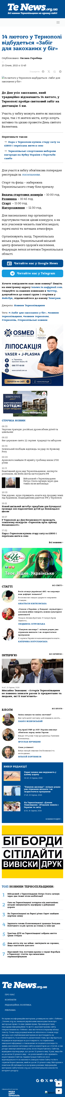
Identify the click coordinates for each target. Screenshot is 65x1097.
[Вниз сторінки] (59, 1091)
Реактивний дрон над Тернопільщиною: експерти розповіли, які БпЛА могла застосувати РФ (29, 472)
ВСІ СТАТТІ (57, 585)
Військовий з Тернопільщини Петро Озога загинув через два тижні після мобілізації (40, 481)
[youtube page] (51, 1080)
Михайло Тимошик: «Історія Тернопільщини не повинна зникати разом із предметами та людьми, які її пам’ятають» (32, 693)
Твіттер (52, 291)
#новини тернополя (36, 316)
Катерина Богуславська (32, 641)
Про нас (10, 994)
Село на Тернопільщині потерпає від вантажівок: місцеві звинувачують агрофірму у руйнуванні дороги (32, 904)
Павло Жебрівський (30, 721)
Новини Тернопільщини (29, 305)
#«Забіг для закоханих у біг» (28, 312)
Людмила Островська (31, 624)
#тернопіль (9, 320)
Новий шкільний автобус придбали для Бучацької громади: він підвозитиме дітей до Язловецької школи (31, 509)
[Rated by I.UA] (54, 1092)
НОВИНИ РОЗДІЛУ (53, 819)
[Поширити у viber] (54, 72)
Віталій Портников (29, 757)
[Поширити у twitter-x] (49, 72)
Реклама (10, 1010)
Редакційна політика (18, 1005)
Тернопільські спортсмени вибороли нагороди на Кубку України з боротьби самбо (30, 155)
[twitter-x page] (46, 1080)
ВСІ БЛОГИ (57, 709)
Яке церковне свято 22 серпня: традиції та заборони (31, 440)
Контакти (10, 999)
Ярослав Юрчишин (29, 742)
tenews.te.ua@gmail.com (46, 287)
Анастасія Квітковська (32, 603)
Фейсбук (7, 298)
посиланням (31, 174)
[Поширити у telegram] (60, 72)
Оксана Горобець (31, 58)
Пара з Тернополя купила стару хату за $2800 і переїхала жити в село (29, 534)
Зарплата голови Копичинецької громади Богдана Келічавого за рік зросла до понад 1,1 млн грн (33, 924)
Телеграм (54, 298)
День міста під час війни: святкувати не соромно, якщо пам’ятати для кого (33, 944)
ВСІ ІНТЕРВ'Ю (56, 654)
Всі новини (56, 542)
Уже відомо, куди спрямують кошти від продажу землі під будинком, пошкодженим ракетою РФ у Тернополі (32, 496)
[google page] (37, 1080)
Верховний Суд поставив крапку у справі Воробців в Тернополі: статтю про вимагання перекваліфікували (33, 954)
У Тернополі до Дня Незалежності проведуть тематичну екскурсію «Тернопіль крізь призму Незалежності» (29, 522)
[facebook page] (42, 1080)
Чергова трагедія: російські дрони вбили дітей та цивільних (30, 430)
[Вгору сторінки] (59, 1084)
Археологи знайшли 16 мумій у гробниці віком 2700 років (30, 461)
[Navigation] (58, 22)
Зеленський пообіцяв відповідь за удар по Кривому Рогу (31, 450)
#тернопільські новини (32, 320)
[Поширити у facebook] (43, 72)
